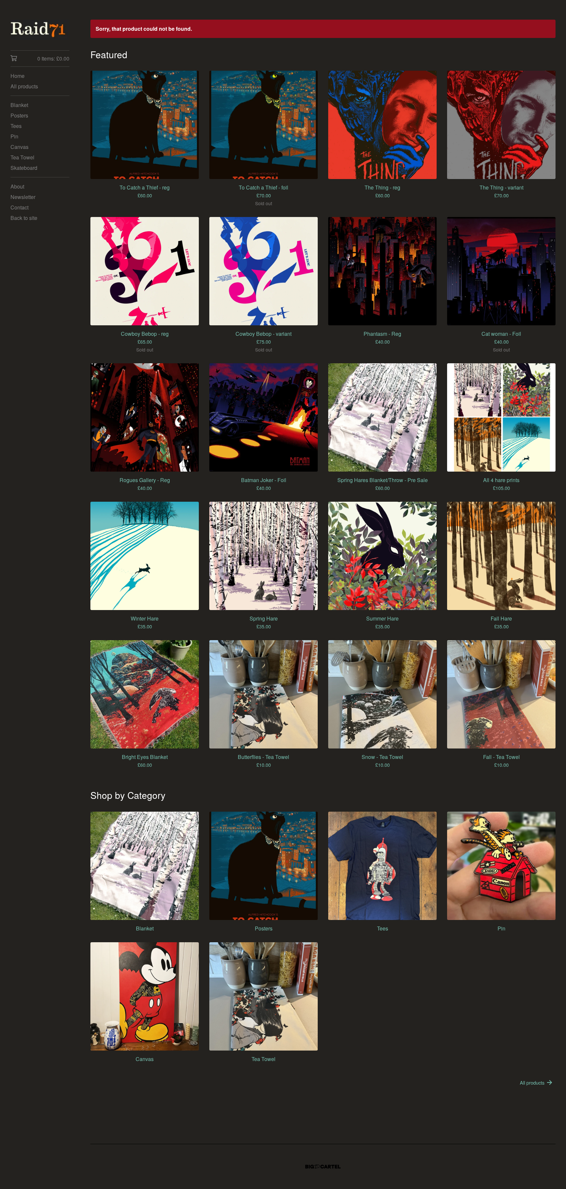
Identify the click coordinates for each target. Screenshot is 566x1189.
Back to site (23, 218)
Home (17, 76)
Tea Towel (22, 157)
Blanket (19, 105)
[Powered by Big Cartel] (323, 1166)
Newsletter (22, 197)
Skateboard (23, 167)
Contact (19, 207)
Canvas (19, 147)
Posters (19, 115)
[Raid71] (39, 30)
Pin (14, 136)
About (17, 186)
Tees (16, 126)
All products (24, 86)
